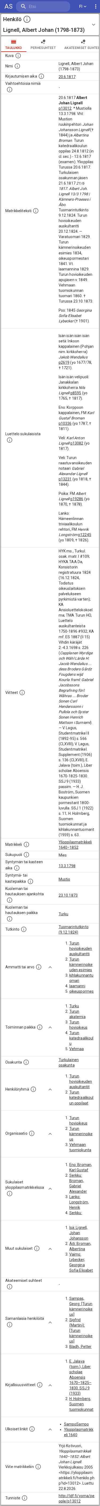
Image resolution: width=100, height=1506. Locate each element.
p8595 (75, 393)
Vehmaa (76, 1049)
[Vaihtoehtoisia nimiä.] (9, 89)
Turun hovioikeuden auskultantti (80, 948)
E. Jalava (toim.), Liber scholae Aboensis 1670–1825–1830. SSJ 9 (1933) (80, 1377)
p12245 (84, 535)
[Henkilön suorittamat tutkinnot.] (23, 929)
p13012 (65, 108)
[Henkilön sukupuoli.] (26, 854)
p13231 (65, 479)
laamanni (77, 986)
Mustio (64, 879)
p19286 (76, 499)
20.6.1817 (67, 77)
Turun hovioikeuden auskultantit (80, 1081)
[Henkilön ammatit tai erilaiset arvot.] (38, 967)
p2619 (64, 362)
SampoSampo (76, 1424)
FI (81, 6)
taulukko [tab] (13, 48)
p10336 (65, 423)
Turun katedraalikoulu (81, 1038)
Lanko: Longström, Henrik (79, 1202)
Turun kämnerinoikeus (81, 1133)
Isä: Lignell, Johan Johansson (78, 1232)
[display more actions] (95, 6)
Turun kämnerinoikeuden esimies (81, 964)
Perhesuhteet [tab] (43, 48)
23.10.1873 (68, 895)
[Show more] (50, 967)
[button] (50, 24)
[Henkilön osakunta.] (26, 1062)
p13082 (76, 443)
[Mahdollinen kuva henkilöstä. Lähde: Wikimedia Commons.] (18, 55)
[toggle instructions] (27, 19)
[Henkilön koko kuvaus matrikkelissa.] (35, 211)
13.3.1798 (67, 866)
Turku (64, 914)
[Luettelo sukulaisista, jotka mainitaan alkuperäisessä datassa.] (9, 440)
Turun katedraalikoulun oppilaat (81, 1097)
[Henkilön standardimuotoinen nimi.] (17, 66)
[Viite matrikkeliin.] (38, 1466)
